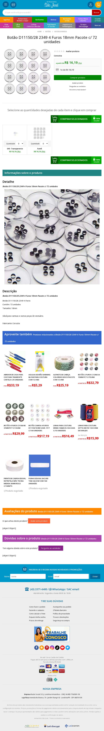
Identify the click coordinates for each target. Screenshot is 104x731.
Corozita (58, 55)
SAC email (73, 589)
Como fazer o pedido (37, 607)
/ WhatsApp (56, 589)
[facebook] (36, 647)
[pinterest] (47, 647)
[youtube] (62, 647)
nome (7, 576)
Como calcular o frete (37, 614)
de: (79, 435)
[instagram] (52, 647)
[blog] (41, 647)
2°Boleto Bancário (60, 610)
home (39, 31)
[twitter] (67, 647)
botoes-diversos (60, 31)
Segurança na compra (61, 620)
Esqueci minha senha (37, 617)
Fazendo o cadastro (36, 610)
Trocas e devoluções (61, 617)
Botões (48, 31)
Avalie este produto (39, 521)
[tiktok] (57, 647)
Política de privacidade (61, 614)
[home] (51, 7)
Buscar (96, 12)
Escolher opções (77, 77)
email (50, 576)
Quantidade (10, 144)
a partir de (82, 383)
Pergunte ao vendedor (51, 548)
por (5, 386)
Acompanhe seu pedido (62, 607)
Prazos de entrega (36, 620)
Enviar (95, 576)
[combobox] (52, 12)
